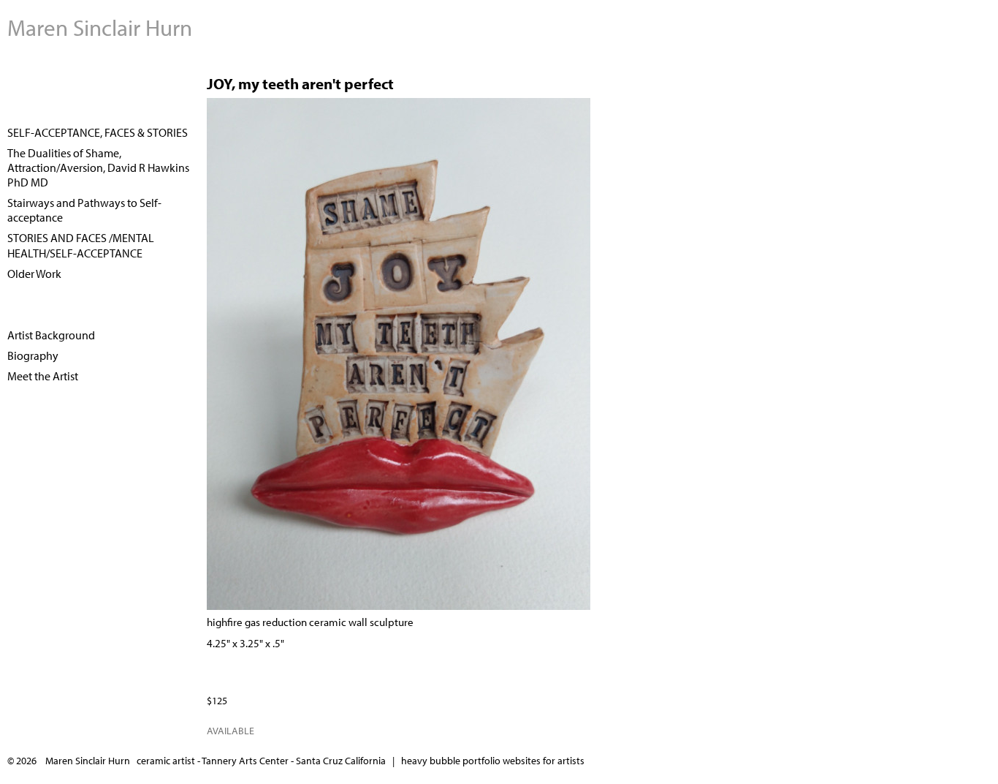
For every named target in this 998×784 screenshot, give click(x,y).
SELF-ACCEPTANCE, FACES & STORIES (97, 132)
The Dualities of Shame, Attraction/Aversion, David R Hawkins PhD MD (98, 167)
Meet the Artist (42, 376)
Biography (32, 355)
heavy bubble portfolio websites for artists (492, 760)
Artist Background (51, 335)
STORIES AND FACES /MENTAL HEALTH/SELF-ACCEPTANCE (80, 245)
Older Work (34, 273)
